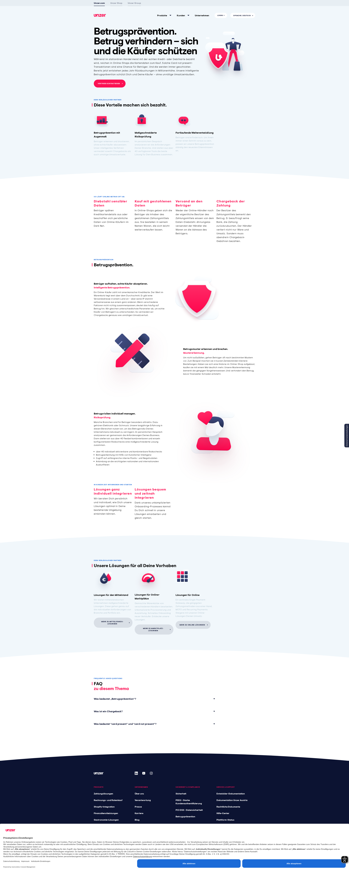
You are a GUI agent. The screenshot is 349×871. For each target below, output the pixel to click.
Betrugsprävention (185, 816)
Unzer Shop (116, 3)
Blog (137, 820)
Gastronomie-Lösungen (106, 820)
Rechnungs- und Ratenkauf (108, 800)
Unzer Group (134, 3)
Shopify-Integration (104, 806)
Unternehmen (202, 15)
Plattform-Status (225, 820)
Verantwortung (143, 800)
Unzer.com (99, 3)
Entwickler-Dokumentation (230, 793)
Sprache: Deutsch (242, 15)
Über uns (139, 793)
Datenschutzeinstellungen (347, 435)
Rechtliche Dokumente (228, 806)
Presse (138, 806)
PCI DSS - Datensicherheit (189, 810)
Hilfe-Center (222, 813)
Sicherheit (181, 793)
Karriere (139, 813)
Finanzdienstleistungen (106, 813)
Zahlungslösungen (103, 793)
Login (220, 15)
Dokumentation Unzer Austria (231, 800)
